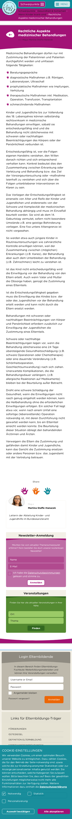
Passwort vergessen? (19, 698)
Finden (36, 628)
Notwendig (14, 793)
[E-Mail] (24, 491)
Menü (64, 4)
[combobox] (36, 614)
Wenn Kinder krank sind (32, 14)
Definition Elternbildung (25, 739)
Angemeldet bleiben (25, 693)
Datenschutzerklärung (53, 786)
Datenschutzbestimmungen (44, 572)
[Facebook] (36, 491)
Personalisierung (18, 801)
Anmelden (36, 582)
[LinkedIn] (47, 491)
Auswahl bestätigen (18, 811)
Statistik (38, 793)
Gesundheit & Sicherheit (52, 11)
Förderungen (17, 729)
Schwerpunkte (29, 4)
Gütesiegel (16, 734)
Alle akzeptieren (54, 811)
